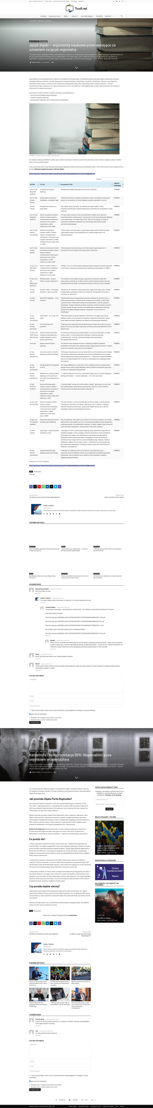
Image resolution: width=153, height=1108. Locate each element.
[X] (122, 1)
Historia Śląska (86, 16)
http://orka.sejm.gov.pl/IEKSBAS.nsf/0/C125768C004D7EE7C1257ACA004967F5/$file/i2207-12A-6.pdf (75, 633)
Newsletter (81, 1)
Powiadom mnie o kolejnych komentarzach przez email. (46, 717)
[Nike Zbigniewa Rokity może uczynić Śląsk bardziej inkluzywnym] (44, 564)
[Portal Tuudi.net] (76, 8)
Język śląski (48, 21)
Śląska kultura (54, 16)
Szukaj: (98, 179)
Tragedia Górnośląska (108, 1106)
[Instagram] (47, 513)
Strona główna (32, 21)
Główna (43, 16)
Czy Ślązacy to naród (95, 1106)
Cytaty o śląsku (48, 1)
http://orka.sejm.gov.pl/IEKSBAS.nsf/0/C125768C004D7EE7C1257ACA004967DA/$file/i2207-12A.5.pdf (75, 617)
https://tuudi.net (47, 508)
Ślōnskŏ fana (74, 1)
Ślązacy (74, 16)
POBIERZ (117, 189)
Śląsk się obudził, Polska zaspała (114, 497)
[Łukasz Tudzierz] (30, 62)
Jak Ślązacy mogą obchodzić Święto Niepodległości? (44, 497)
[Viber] (59, 486)
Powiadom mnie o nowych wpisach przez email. (44, 719)
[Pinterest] (39, 486)
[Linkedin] (116, 1)
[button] (122, 16)
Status (116, 1106)
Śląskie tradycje (73, 1106)
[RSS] (119, 1)
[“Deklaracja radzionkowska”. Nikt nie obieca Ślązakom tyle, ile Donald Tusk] (108, 536)
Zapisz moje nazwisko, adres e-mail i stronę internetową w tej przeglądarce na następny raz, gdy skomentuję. (63, 710)
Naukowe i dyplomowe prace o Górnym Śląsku (49, 169)
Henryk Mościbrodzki (42, 589)
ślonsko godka (43, 41)
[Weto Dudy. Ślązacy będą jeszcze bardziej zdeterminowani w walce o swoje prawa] (44, 536)
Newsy (63, 546)
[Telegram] (55, 486)
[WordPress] (59, 513)
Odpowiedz (38, 593)
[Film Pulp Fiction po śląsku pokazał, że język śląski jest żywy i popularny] (108, 564)
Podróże (99, 16)
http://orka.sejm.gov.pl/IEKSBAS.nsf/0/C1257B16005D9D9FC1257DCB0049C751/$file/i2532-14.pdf (74, 625)
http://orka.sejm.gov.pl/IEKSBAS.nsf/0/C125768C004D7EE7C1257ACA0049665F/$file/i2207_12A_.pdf (74, 621)
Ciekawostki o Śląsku (83, 1106)
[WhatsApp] (43, 486)
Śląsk (66, 16)
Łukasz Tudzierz (36, 62)
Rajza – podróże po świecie (35, 1)
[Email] (51, 486)
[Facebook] (113, 1)
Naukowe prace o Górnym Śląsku (61, 1)
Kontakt (108, 16)
